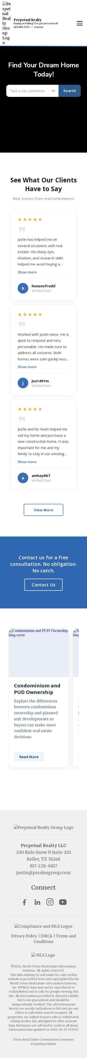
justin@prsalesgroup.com (43, 872)
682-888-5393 (22, 27)
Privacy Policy (24, 936)
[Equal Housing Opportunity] (43, 926)
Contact (38, 27)
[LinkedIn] (37, 902)
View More (43, 509)
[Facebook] (24, 902)
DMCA (46, 936)
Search (69, 90)
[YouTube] (62, 902)
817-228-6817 (43, 866)
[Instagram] (50, 902)
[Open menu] (80, 23)
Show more (27, 272)
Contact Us (43, 585)
